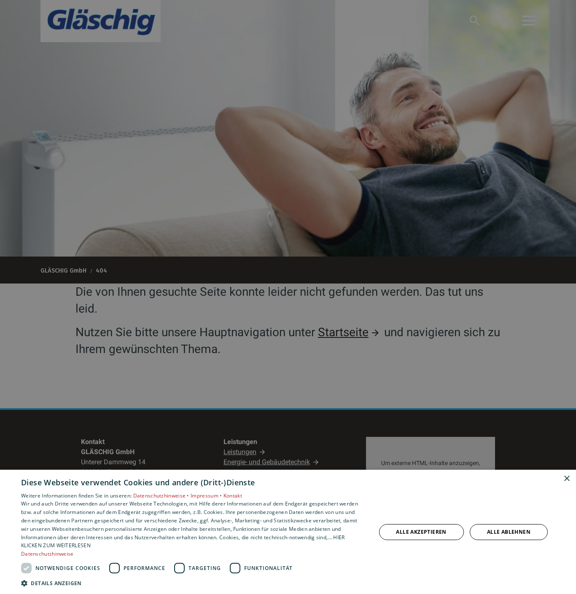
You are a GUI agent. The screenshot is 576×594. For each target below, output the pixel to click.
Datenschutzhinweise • (162, 495)
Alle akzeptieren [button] (421, 531)
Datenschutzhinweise (47, 553)
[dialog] (288, 532)
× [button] (566, 479)
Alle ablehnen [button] (508, 531)
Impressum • (207, 495)
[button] (193, 583)
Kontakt (232, 495)
